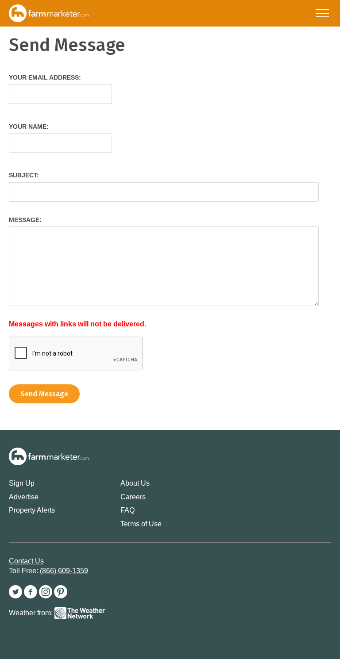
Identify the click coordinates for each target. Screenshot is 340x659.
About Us (135, 483)
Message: (25, 219)
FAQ (127, 510)
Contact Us (26, 561)
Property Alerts (32, 510)
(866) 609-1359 (64, 571)
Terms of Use (141, 524)
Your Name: (29, 126)
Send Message (44, 394)
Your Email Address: (45, 77)
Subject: (24, 175)
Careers (133, 497)
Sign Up (22, 483)
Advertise (24, 497)
